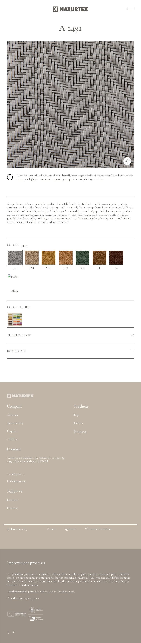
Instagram (12, 500)
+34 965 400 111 (15, 474)
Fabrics (78, 423)
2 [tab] (13, 630)
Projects (80, 431)
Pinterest (12, 508)
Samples (12, 439)
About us (12, 415)
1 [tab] (8, 630)
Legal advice (71, 529)
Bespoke (12, 431)
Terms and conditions (98, 529)
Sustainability (15, 423)
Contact (52, 529)
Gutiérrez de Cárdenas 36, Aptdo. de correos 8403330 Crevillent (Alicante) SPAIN (35, 459)
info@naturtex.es (17, 481)
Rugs (76, 415)
